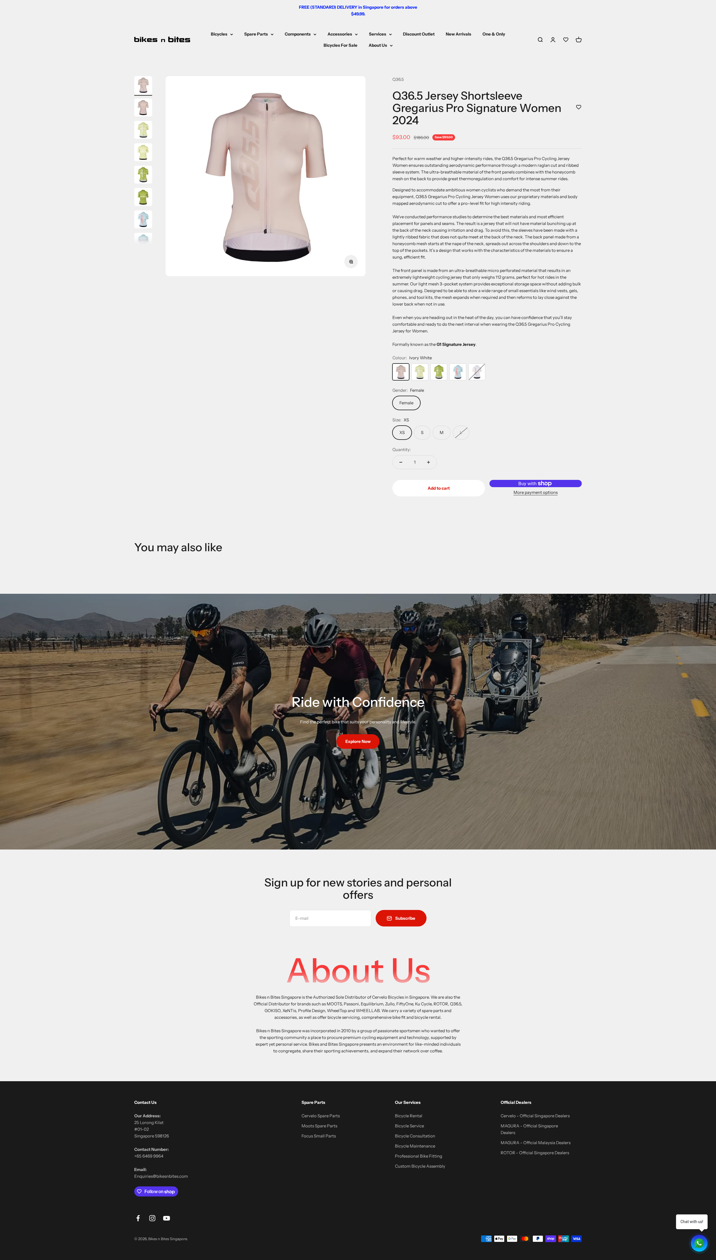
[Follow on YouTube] (166, 1218)
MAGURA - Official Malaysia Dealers (536, 1142)
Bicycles (219, 34)
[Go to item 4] (143, 153)
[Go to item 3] (143, 130)
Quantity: (401, 449)
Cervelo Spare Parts (321, 1115)
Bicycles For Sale (340, 45)
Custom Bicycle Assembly (420, 1166)
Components (298, 34)
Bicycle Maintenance (415, 1146)
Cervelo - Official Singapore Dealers (535, 1115)
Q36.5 (398, 79)
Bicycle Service (409, 1125)
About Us (378, 45)
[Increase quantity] (428, 462)
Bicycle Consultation (415, 1136)
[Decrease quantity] (401, 462)
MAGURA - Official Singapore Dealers (529, 1129)
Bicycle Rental (408, 1115)
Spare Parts (256, 34)
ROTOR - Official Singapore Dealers (535, 1152)
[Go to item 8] (143, 242)
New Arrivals (458, 34)
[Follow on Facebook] (138, 1218)
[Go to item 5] (143, 175)
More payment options (536, 492)
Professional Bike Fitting (418, 1156)
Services (377, 34)
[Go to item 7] (143, 220)
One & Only (493, 34)
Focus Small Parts (319, 1136)
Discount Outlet (419, 34)
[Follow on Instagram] (152, 1218)
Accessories (340, 34)
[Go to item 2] (143, 108)
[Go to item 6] (143, 198)
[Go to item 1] (143, 86)
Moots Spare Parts (319, 1125)
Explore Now (358, 741)
